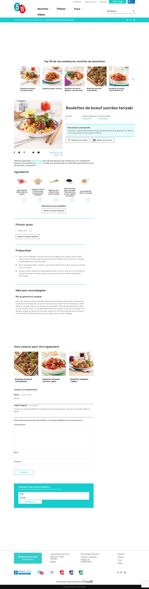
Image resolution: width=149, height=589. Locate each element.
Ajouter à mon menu (104, 140)
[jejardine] (81, 572)
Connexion (77, 2)
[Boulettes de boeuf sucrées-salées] (54, 364)
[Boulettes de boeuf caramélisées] (26, 364)
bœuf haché (37, 161)
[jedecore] (71, 572)
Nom (16, 452)
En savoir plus (28, 558)
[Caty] (52, 572)
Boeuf (42, 20)
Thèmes (61, 8)
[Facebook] (127, 20)
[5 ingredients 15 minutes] (23, 9)
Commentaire (20, 425)
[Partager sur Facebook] (14, 152)
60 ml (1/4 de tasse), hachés (53, 192)
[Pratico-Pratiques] (23, 572)
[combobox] (119, 11)
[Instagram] (134, 20)
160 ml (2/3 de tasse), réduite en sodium (69, 192)
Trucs (77, 8)
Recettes (43, 8)
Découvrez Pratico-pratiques (57, 558)
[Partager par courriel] (39, 152)
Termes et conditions (89, 557)
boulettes (39, 163)
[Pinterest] (130, 20)
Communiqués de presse (90, 554)
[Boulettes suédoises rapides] (81, 364)
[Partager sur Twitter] (19, 152)
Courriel (18, 462)
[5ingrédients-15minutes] (41, 572)
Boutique (103, 2)
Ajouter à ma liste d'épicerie (54, 211)
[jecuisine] (62, 572)
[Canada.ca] (88, 581)
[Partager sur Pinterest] (24, 152)
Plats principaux (33, 20)
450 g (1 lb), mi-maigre (22, 192)
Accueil (16, 20)
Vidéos (41, 14)
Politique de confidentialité (86, 561)
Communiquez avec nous (59, 554)
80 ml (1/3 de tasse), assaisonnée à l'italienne (38, 192)
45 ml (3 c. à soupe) (86, 192)
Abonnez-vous (90, 2)
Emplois (53, 562)
